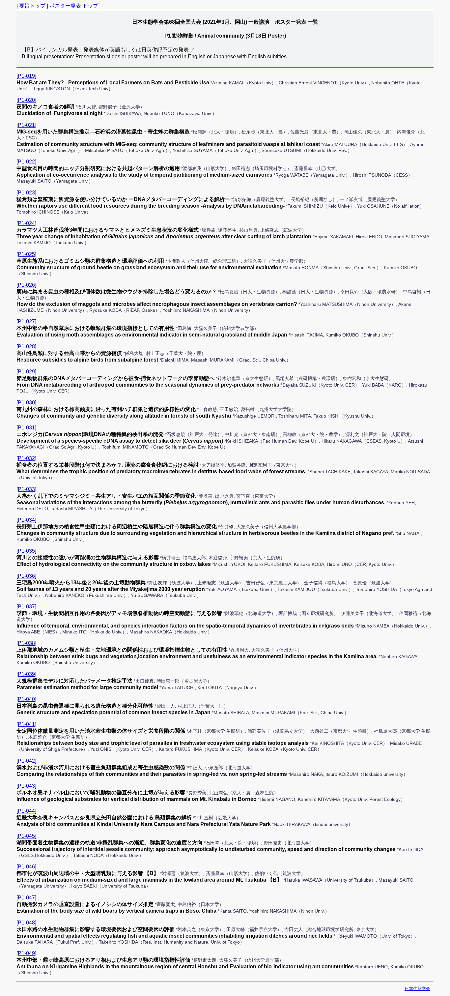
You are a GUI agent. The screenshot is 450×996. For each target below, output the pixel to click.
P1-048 (26, 922)
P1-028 (26, 346)
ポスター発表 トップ (73, 6)
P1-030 (26, 402)
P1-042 (26, 761)
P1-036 (26, 576)
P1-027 (26, 321)
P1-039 (26, 674)
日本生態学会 (417, 988)
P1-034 (26, 520)
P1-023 (26, 192)
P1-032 (26, 458)
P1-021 (26, 125)
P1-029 (26, 371)
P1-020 (26, 100)
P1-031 (26, 427)
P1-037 (26, 606)
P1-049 (26, 953)
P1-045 (26, 836)
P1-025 (26, 254)
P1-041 (26, 724)
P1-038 (26, 643)
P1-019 (26, 76)
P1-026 (26, 285)
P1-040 (26, 699)
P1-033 (26, 489)
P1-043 (26, 786)
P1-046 (26, 866)
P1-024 (26, 223)
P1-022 (26, 161)
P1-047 (26, 897)
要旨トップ (32, 6)
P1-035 (26, 551)
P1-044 (26, 811)
